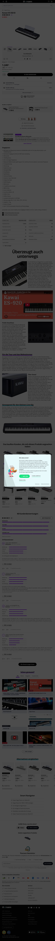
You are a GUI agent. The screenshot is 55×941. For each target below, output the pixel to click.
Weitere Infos (22, 480)
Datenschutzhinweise (45, 483)
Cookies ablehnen (36, 476)
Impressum (37, 483)
